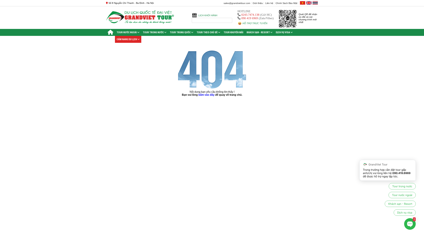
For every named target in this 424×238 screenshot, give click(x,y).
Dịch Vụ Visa (283, 32)
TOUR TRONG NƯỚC (153, 32)
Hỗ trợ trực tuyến (254, 23)
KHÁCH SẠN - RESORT (258, 32)
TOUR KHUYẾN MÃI (233, 32)
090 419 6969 (249, 18)
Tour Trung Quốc (180, 32)
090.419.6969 (401, 173)
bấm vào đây (206, 94)
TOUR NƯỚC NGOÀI (127, 32)
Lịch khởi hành (207, 15)
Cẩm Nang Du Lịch (127, 39)
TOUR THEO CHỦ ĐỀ (207, 32)
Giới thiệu (258, 3)
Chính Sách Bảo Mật (286, 3)
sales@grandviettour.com (237, 3)
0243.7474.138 (250, 14)
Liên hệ (269, 3)
